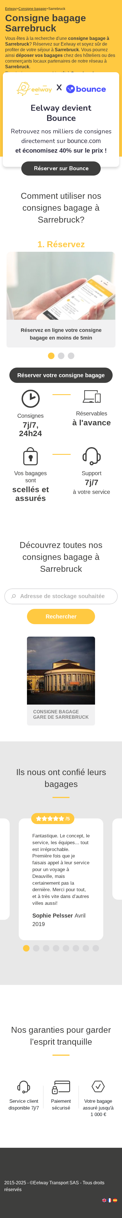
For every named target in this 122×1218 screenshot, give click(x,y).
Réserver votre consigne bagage (61, 375)
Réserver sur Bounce (61, 168)
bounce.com (84, 140)
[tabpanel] (61, 293)
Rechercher (61, 616)
